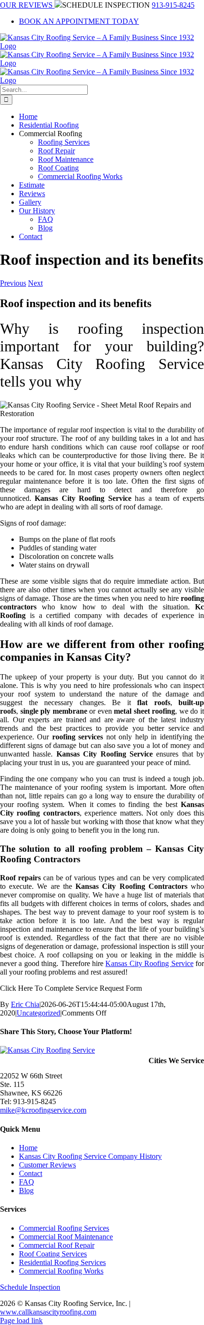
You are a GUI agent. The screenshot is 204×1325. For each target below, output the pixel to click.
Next (35, 283)
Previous (13, 283)
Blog (26, 1190)
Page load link (21, 1320)
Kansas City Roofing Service (149, 963)
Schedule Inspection (30, 1287)
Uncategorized (38, 1013)
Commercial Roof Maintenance (66, 1237)
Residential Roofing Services (62, 1262)
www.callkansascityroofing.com (48, 1312)
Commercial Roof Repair (56, 1245)
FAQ (26, 1182)
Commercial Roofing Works (61, 1271)
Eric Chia (25, 1004)
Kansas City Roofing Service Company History (90, 1156)
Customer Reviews (47, 1165)
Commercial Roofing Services (64, 1228)
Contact (30, 1173)
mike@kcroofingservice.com (43, 1110)
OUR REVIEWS (27, 5)
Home (28, 1148)
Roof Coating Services (53, 1254)
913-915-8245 (173, 5)
